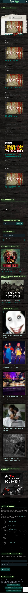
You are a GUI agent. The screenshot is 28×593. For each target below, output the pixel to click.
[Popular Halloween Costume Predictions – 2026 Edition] (14, 363)
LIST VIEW (10, 17)
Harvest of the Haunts (13, 60)
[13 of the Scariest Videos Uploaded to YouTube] (14, 426)
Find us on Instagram (11, 533)
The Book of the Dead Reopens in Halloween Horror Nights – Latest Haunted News (12, 398)
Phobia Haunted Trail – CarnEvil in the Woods (13, 155)
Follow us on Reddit (11, 542)
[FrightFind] (14, 1)
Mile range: (5, 238)
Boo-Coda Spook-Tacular (14, 34)
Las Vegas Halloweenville (11, 115)
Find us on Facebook (11, 521)
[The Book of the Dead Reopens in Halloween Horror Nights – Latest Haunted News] (14, 394)
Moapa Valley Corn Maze (13, 88)
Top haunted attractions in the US (14, 587)
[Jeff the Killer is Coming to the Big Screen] (14, 333)
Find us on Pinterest (11, 538)
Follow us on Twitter (11, 525)
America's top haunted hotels (14, 590)
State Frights (21, 516)
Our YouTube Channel (11, 529)
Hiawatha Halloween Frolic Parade (12, 186)
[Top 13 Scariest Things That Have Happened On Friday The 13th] (14, 456)
